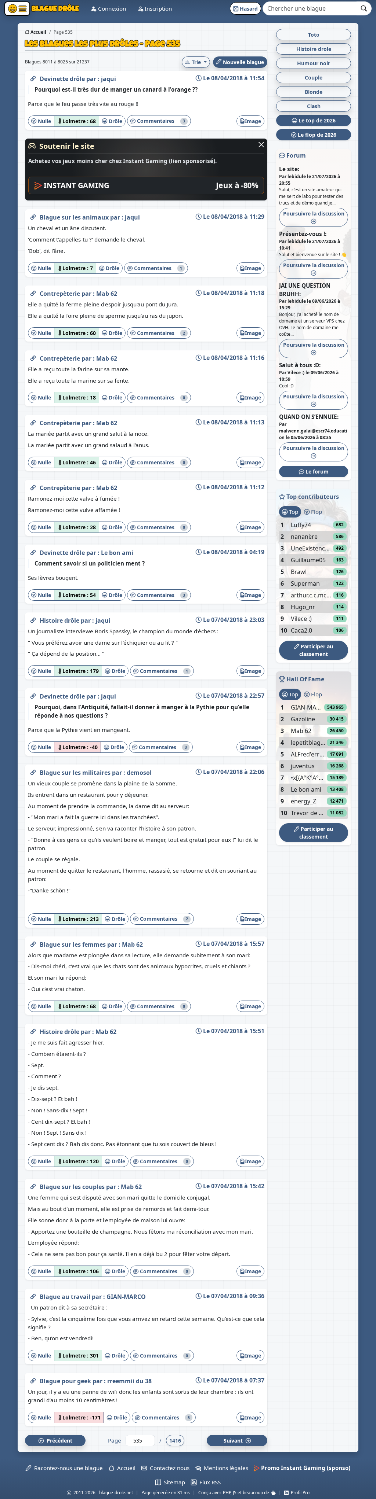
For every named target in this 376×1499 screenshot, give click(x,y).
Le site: (289, 169)
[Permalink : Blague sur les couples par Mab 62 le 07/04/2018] (33, 1185)
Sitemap (173, 1482)
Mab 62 (106, 294)
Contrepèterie (61, 294)
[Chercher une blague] (364, 8)
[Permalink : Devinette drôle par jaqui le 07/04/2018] (33, 695)
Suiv (234, 1440)
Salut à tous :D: (300, 365)
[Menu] (17, 8)
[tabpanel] (313, 577)
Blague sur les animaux (75, 217)
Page (114, 1440)
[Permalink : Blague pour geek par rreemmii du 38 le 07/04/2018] (33, 1379)
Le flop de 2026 (316, 134)
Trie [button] (196, 62)
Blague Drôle (54, 8)
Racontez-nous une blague (67, 1468)
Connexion (111, 8)
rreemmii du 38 (129, 1381)
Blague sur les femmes (73, 944)
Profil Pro (299, 1492)
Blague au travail (66, 1297)
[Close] (261, 144)
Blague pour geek (66, 1381)
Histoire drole (313, 48)
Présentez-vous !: (302, 233)
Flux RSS (208, 1482)
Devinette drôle (63, 79)
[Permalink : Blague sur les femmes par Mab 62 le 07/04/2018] (33, 943)
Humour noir (313, 63)
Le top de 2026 (316, 120)
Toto (313, 34)
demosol (139, 773)
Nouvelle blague (242, 62)
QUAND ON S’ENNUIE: (309, 416)
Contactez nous (168, 1468)
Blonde (313, 91)
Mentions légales (224, 1468)
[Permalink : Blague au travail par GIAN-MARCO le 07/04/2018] (33, 1295)
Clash (314, 106)
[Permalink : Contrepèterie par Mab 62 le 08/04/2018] (33, 292)
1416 (175, 1440)
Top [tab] (293, 511)
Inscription (157, 8)
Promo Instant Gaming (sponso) (305, 1468)
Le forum (316, 471)
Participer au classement (316, 650)
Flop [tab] (316, 511)
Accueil (37, 32)
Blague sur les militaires (76, 773)
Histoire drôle (60, 620)
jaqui (108, 79)
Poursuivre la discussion (313, 213)
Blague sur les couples (73, 1187)
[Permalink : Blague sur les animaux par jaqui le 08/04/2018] (33, 216)
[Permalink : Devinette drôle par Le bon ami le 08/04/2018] (33, 551)
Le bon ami (117, 553)
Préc (58, 1440)
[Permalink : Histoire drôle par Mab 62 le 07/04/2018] (33, 1030)
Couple (313, 77)
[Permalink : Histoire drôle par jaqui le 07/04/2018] (33, 619)
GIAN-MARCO (126, 1297)
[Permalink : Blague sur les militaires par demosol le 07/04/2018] (33, 771)
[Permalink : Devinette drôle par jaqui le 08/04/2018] (33, 77)
